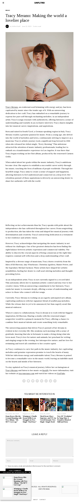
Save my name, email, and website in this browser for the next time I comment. (34, 466)
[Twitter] (32, 381)
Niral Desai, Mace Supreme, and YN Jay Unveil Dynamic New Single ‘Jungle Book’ (48, 419)
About (35, 499)
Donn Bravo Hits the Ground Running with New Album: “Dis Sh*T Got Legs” (13, 419)
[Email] (55, 381)
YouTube (61, 373)
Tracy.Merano (12, 370)
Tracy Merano (12, 107)
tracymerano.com (26, 373)
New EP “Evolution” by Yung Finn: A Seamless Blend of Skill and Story (64, 419)
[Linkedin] (41, 381)
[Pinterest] (37, 381)
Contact (43, 499)
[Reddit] (50, 381)
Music (8, 10)
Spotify (45, 370)
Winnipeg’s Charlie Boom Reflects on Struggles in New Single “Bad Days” (30, 419)
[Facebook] (24, 381)
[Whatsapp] (46, 381)
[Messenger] (28, 381)
